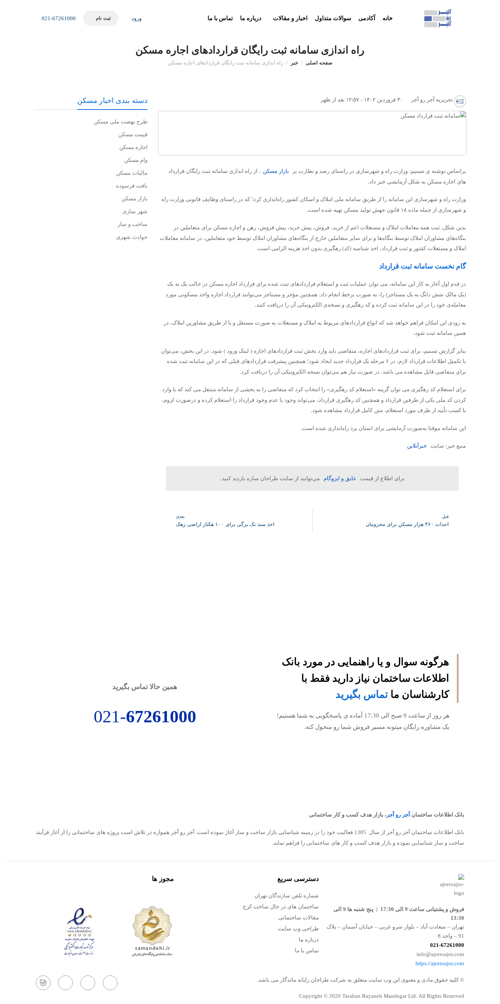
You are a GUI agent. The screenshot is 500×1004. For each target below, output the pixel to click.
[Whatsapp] (88, 982)
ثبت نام (103, 18)
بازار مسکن (276, 171)
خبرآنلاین (417, 446)
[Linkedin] (65, 982)
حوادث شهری (132, 237)
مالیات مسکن (132, 173)
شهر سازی (135, 211)
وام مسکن (136, 160)
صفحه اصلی (319, 63)
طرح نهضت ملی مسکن (121, 122)
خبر (294, 63)
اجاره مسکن (133, 147)
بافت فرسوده (132, 186)
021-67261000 (58, 18)
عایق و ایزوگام (340, 478)
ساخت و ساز (132, 224)
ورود (136, 18)
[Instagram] (110, 982)
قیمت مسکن (133, 134)
